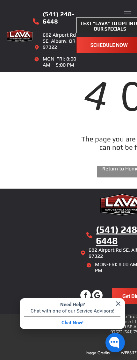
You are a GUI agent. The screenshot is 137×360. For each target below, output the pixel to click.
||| (118, 352)
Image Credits (98, 353)
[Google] (97, 296)
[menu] (127, 13)
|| (112, 352)
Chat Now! (72, 323)
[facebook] (85, 296)
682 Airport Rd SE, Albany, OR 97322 (59, 41)
